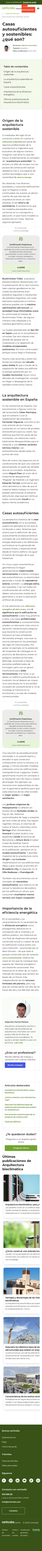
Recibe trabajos (15, 1065)
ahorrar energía (24, 177)
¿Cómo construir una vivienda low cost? (20, 1098)
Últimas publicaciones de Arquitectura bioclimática (16, 100)
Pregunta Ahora (21, 1148)
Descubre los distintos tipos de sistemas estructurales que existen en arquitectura (20, 1107)
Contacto (13, 1511)
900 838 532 (7, 1494)
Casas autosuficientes (14, 87)
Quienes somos (9, 1437)
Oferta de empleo (9, 1465)
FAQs (4, 1442)
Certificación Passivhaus (20, 245)
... (13, 1043)
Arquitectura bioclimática (12, 13)
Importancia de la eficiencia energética (17, 93)
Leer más (18, 1043)
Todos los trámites (10, 1461)
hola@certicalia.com (11, 1502)
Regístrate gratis (29, 2)
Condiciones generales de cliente (25, 1532)
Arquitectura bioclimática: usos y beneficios (20, 1091)
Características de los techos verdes (23, 1396)
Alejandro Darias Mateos (29, 45)
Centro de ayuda (9, 1447)
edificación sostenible (12, 142)
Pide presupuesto (28, 8)
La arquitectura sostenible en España (18, 80)
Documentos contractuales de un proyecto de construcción (20, 1115)
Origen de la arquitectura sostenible (16, 73)
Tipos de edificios (12, 1122)
